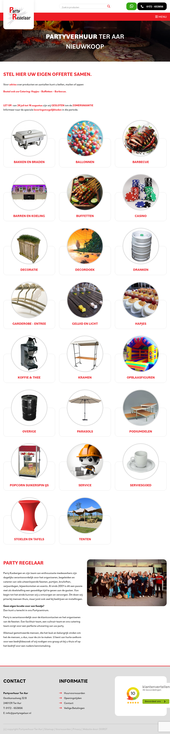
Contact (68, 703)
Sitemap (49, 729)
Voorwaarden (63, 729)
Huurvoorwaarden (74, 693)
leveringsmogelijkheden (48, 109)
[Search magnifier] (108, 6)
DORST (103, 729)
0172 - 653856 (14, 708)
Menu (162, 16)
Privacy (77, 729)
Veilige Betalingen (74, 708)
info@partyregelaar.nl (18, 713)
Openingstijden (73, 698)
